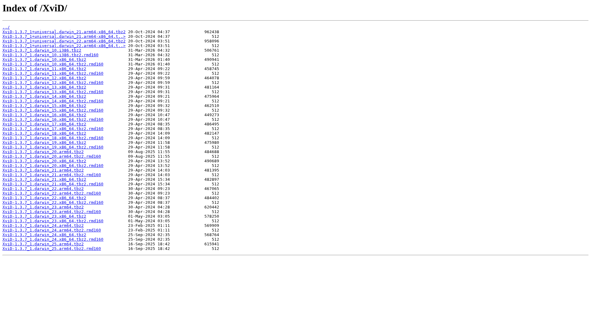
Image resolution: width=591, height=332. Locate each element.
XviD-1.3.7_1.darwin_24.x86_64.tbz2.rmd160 (52, 239)
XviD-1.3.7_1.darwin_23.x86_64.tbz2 (44, 216)
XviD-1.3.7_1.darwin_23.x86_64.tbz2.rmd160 (52, 221)
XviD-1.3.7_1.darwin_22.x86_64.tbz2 (44, 198)
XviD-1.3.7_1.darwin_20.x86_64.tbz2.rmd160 (52, 165)
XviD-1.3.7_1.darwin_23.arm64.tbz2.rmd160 (51, 211)
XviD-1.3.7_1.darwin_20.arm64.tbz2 (43, 151)
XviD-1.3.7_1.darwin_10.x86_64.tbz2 (44, 59)
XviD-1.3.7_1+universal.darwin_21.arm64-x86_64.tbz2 (64, 32)
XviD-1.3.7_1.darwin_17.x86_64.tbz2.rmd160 (52, 128)
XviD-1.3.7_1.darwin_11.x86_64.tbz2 (44, 68)
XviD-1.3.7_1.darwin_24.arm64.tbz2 (43, 225)
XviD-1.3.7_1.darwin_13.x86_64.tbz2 (44, 87)
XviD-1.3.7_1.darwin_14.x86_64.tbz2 (44, 96)
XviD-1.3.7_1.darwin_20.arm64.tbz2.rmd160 (51, 156)
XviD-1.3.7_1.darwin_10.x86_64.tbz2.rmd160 (52, 64)
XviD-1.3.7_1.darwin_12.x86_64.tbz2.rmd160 (52, 82)
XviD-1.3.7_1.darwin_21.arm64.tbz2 (43, 170)
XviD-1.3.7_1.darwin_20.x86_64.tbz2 (44, 161)
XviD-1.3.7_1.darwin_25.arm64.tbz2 (43, 244)
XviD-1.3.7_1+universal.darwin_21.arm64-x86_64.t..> (64, 36)
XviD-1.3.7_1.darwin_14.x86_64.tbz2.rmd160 (52, 101)
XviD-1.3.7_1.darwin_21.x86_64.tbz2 (44, 179)
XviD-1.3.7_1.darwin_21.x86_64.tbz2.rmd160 (52, 184)
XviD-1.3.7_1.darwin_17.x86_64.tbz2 (44, 124)
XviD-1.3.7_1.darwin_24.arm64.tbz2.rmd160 (51, 230)
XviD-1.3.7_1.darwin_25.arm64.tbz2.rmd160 (51, 248)
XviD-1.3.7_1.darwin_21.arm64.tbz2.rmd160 (51, 174)
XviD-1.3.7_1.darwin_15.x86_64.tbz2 (44, 105)
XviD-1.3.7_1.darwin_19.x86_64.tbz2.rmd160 (52, 147)
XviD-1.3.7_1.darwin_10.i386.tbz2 (41, 50)
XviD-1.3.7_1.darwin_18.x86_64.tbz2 (44, 133)
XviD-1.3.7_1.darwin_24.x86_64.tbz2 (44, 234)
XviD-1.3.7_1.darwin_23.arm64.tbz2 (43, 207)
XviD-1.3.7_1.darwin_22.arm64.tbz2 (43, 188)
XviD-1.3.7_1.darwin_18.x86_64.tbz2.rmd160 (52, 138)
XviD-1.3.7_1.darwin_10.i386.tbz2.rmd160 (50, 55)
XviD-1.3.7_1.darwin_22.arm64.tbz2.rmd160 (51, 193)
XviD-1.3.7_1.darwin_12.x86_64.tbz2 (44, 78)
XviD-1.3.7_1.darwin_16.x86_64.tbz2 (44, 115)
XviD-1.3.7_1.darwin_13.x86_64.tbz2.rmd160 (52, 91)
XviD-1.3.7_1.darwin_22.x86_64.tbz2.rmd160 (52, 202)
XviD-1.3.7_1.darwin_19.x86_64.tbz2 (44, 142)
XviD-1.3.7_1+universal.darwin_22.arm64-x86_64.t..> (64, 45)
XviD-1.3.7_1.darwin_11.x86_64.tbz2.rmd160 (52, 73)
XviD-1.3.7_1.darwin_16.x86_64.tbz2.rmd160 (52, 119)
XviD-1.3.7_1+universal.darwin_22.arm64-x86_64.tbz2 (64, 41)
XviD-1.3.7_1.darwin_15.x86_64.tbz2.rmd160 (52, 110)
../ (6, 27)
